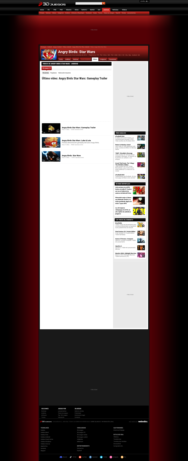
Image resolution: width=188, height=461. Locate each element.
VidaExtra (80, 439)
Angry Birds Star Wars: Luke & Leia (76, 140)
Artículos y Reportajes (77, 13)
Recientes (46, 73)
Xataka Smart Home (47, 439)
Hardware (89, 13)
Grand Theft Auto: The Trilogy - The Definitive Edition (125, 167)
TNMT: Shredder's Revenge (125, 156)
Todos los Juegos (109, 13)
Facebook (95, 457)
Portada (42, 13)
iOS (99, 10)
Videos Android (67, 47)
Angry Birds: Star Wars (71, 155)
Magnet (43, 450)
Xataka (43, 430)
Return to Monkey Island (125, 147)
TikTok (74, 457)
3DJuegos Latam (82, 437)
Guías (95, 13)
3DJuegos (43, 47)
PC (49, 10)
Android (106, 10)
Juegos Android (57, 47)
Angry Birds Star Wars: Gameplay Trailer (79, 127)
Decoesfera (117, 444)
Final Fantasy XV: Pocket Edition (125, 233)
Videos (124, 10)
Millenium (80, 441)
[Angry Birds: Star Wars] (49, 54)
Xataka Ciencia (45, 444)
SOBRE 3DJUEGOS (96, 421)
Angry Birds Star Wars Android (80, 47)
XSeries (68, 10)
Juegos (46, 421)
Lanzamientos (131, 13)
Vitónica (115, 437)
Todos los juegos (63, 413)
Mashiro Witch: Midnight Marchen (125, 255)
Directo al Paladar (118, 430)
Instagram (115, 457)
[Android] (124, 13)
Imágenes (61, 13)
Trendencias (117, 439)
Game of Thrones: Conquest (125, 240)
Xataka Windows (46, 441)
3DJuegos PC (81, 432)
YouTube (84, 457)
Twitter (105, 457)
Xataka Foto (44, 435)
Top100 (118, 13)
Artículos (44, 415)
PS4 (61, 10)
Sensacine (80, 448)
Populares (53, 73)
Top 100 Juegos (62, 415)
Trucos (100, 13)
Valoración (64, 73)
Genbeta (43, 448)
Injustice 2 (125, 247)
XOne (77, 10)
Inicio (42, 10)
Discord (65, 457)
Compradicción (118, 446)
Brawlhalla (125, 225)
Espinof (79, 450)
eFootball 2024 (125, 138)
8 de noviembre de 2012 (79, 55)
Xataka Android (45, 437)
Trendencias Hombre (119, 441)
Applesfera (44, 446)
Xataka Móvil (45, 432)
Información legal (80, 415)
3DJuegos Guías (82, 435)
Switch (92, 10)
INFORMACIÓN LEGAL (108, 421)
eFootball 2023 (125, 176)
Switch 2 (84, 10)
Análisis (67, 13)
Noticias (115, 10)
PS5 (55, 10)
